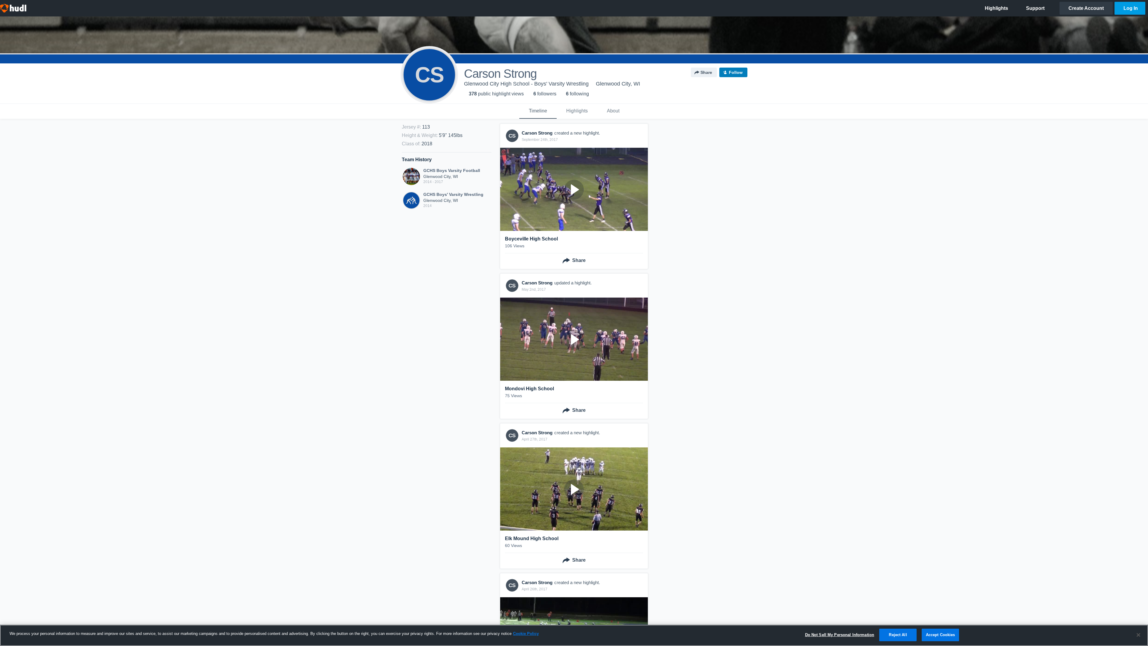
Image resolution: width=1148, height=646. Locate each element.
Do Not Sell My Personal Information (839, 635)
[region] (574, 635)
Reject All (898, 635)
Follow (736, 72)
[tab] (538, 111)
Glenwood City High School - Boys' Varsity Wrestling (526, 84)
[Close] (1138, 635)
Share (706, 72)
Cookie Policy (526, 633)
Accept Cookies (940, 635)
